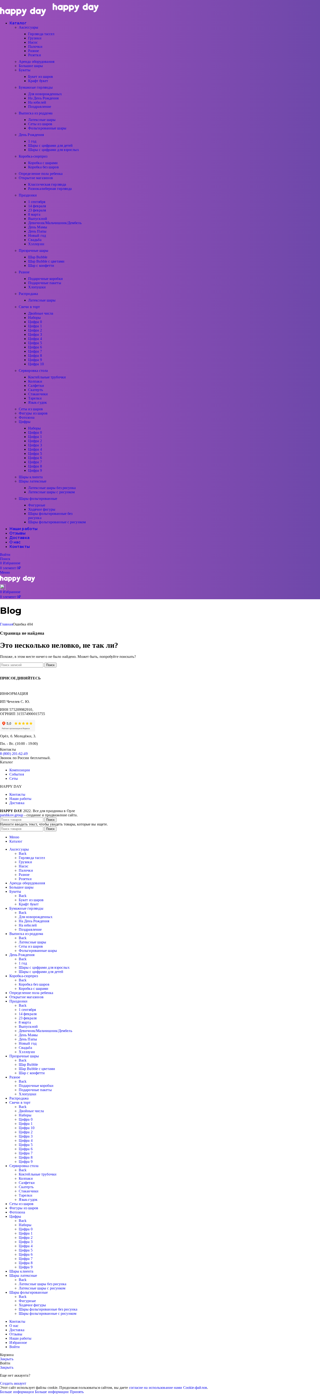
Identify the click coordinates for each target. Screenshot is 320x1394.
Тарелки (35, 398)
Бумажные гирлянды (36, 87)
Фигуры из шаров (33, 413)
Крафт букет (38, 81)
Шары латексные (32, 481)
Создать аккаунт (13, 1383)
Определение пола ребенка (41, 174)
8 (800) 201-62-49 (14, 754)
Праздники (28, 195)
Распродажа (28, 294)
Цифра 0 (35, 322)
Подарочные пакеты (44, 283)
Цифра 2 (35, 330)
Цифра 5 (35, 343)
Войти (14, 1347)
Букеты (25, 70)
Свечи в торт (29, 307)
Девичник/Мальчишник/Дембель (55, 223)
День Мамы (37, 227)
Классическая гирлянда (47, 184)
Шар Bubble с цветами (46, 261)
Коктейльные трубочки (47, 377)
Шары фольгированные (38, 499)
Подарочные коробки (45, 279)
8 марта (34, 214)
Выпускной (37, 219)
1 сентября (36, 202)
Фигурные (36, 505)
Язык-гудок (37, 402)
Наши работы (20, 799)
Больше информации (34, 1392)
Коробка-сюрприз (33, 156)
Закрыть (6, 1359)
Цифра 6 (35, 347)
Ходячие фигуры (41, 509)
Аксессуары (28, 27)
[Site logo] (23, 15)
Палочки (35, 47)
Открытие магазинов (36, 178)
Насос (33, 42)
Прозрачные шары (33, 250)
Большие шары (31, 66)
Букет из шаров (40, 77)
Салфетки (36, 386)
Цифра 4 (35, 339)
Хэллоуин (36, 244)
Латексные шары (42, 120)
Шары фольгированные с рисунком (57, 522)
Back (22, 853)
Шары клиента (31, 477)
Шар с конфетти (41, 265)
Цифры (25, 422)
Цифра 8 (35, 356)
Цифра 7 (35, 351)
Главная (6, 624)
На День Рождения (43, 98)
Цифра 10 (36, 364)
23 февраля (37, 210)
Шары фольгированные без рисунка (48, 1309)
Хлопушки (37, 287)
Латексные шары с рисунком (51, 492)
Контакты (17, 794)
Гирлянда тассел (41, 34)
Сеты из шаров (40, 124)
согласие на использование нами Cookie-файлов (168, 1388)
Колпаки (35, 381)
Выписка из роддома (35, 113)
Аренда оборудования (36, 62)
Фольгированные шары (47, 128)
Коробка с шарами (43, 163)
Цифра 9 (35, 360)
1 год (32, 141)
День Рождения (31, 135)
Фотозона (26, 417)
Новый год (37, 235)
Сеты (13, 778)
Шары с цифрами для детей (50, 145)
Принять (77, 1392)
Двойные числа (40, 313)
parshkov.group (11, 815)
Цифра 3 (35, 334)
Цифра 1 (35, 326)
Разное (33, 51)
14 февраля (37, 206)
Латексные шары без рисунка (52, 488)
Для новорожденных (45, 94)
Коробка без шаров (43, 167)
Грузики (34, 38)
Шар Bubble (37, 257)
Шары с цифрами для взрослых (53, 150)
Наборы (34, 318)
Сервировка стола (33, 371)
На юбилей (37, 102)
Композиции (19, 770)
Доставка (16, 803)
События (16, 774)
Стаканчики (38, 394)
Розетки (34, 55)
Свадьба (34, 240)
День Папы (37, 231)
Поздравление (39, 107)
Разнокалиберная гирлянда (50, 189)
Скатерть (35, 390)
